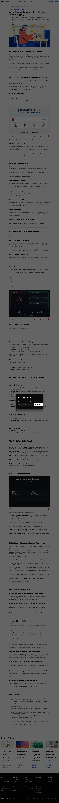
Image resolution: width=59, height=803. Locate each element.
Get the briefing (38, 404)
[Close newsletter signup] (41, 395)
